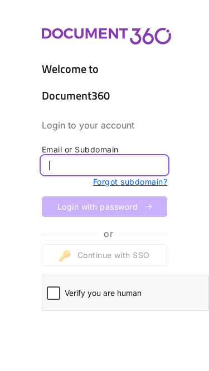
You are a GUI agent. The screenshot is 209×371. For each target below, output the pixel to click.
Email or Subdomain (80, 149)
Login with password (98, 206)
